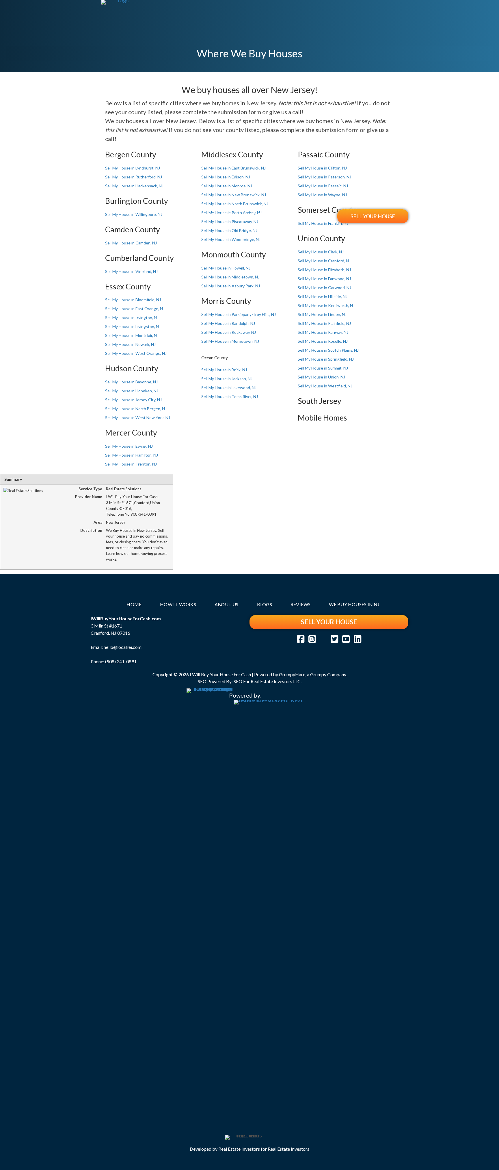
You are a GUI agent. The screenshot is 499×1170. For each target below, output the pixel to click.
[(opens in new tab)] (210, 903)
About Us (258, 215)
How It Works (215, 215)
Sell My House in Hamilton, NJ (131, 455)
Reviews (324, 215)
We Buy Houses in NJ (354, 604)
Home (176, 215)
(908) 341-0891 (121, 661)
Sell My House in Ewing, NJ (129, 446)
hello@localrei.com (122, 647)
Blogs (291, 215)
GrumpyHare (292, 674)
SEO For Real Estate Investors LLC (267, 681)
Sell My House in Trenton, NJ (131, 463)
